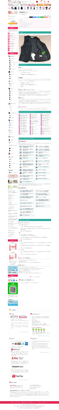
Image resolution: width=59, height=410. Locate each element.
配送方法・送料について (11, 232)
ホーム (20, 14)
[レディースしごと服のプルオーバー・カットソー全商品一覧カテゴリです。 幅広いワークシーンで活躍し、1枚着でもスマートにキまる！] (37, 8)
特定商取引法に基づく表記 (26, 402)
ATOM (11, 236)
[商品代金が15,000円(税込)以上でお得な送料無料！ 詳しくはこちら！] (47, 4)
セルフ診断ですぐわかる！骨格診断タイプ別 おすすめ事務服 (12, 219)
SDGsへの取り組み (11, 221)
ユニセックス (11, 127)
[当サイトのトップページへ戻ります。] (9, 8)
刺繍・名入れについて (11, 208)
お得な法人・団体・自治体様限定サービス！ (12, 214)
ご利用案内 (9, 202)
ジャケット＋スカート (13, 58)
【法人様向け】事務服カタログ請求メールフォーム (12, 216)
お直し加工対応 (12, 46)
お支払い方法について (11, 230)
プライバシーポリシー (34, 402)
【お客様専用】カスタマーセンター (12, 205)
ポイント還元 (11, 50)
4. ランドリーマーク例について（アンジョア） (26, 24)
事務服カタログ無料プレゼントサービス (13, 35)
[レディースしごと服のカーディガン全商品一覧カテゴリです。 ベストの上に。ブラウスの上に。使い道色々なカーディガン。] (31, 8)
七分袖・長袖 (11, 117)
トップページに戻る (35, 276)
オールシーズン (12, 74)
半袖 (10, 115)
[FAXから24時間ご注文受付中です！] (32, 4)
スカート (11, 88)
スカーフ (11, 159)
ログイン (10, 19)
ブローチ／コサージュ (13, 163)
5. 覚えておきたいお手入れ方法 (24, 26)
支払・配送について (18, 402)
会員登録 (13, 18)
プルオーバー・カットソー (13, 145)
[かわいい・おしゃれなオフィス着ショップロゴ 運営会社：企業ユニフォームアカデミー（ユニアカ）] (14, 1)
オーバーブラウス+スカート (13, 62)
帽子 (10, 165)
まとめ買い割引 (12, 33)
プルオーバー (11, 148)
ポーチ (11, 167)
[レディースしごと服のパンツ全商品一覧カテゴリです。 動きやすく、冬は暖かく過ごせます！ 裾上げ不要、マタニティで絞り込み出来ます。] (28, 8)
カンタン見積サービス (12, 39)
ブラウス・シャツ (12, 103)
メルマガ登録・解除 (11, 234)
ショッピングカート (12, 16)
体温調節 (11, 170)
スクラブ (11, 153)
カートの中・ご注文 (12, 23)
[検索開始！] (37, 2)
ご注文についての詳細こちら (25, 331)
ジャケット (11, 71)
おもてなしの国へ (10, 226)
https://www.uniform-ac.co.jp (38, 386)
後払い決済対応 (12, 41)
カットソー (11, 150)
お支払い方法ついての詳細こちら (24, 379)
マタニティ (11, 142)
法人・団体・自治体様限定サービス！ (12, 193)
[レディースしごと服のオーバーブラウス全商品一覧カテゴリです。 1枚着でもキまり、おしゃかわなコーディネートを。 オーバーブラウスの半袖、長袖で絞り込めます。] (40, 8)
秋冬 (10, 78)
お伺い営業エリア (12, 48)
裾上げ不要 (10, 132)
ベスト (11, 81)
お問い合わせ (40, 402)
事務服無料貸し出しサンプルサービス (12, 43)
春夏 (10, 76)
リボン (11, 161)
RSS (9, 236)
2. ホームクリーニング (22, 21)
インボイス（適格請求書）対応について (12, 228)
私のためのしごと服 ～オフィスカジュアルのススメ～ (12, 224)
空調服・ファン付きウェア (13, 172)
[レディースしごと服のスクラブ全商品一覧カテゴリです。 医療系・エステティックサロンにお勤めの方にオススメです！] (43, 8)
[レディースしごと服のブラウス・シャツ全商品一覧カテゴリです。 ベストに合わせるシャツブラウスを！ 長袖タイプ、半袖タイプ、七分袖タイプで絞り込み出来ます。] (24, 8)
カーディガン (12, 136)
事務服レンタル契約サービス (13, 37)
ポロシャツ (11, 120)
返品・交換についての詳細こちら (45, 352)
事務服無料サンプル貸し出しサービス (12, 211)
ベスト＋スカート (12, 60)
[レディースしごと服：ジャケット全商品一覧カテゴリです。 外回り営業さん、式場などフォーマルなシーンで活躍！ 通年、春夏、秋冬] (15, 8)
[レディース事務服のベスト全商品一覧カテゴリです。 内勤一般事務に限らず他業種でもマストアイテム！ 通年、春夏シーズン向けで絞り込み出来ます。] (18, 8)
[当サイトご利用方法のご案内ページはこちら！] (39, 4)
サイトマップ (10, 200)
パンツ (11, 130)
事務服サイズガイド (11, 198)
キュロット (11, 99)
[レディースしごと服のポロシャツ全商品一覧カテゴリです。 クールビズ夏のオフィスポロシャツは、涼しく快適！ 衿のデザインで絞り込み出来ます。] (46, 8)
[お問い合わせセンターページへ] (24, 4)
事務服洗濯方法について (11, 195)
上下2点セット (12, 56)
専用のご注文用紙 (15, 325)
